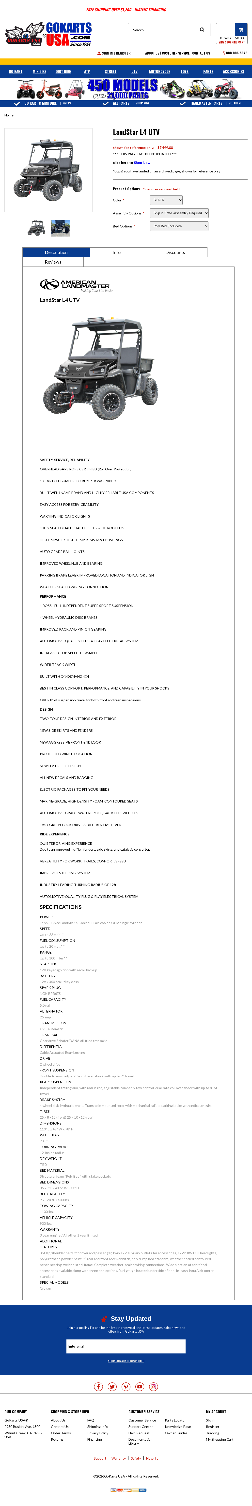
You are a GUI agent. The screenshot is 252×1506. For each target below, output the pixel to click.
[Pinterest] (126, 1386)
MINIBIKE (39, 71)
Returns (57, 1439)
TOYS (185, 71)
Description (56, 252)
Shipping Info (97, 1426)
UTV (134, 71)
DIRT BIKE (63, 71)
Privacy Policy (97, 1433)
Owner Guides (176, 1433)
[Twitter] (112, 1386)
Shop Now (142, 103)
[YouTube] (139, 1386)
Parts (67, 103)
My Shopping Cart (220, 1439)
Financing (94, 1439)
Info (116, 252)
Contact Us (201, 53)
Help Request (139, 1433)
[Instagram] (153, 1386)
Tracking (212, 1433)
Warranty (118, 1458)
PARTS (208, 71)
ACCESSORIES (233, 71)
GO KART (15, 71)
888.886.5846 (237, 52)
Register (123, 53)
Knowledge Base (178, 1426)
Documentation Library (140, 1441)
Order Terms (61, 1433)
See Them (235, 103)
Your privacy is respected (126, 1361)
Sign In (107, 53)
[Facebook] (98, 1386)
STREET (110, 71)
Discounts (175, 252)
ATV (87, 71)
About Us (152, 53)
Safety (136, 1458)
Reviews (53, 262)
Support (100, 1458)
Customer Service (175, 53)
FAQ (90, 1420)
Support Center (140, 1426)
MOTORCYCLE (159, 71)
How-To (152, 1458)
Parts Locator (175, 1420)
